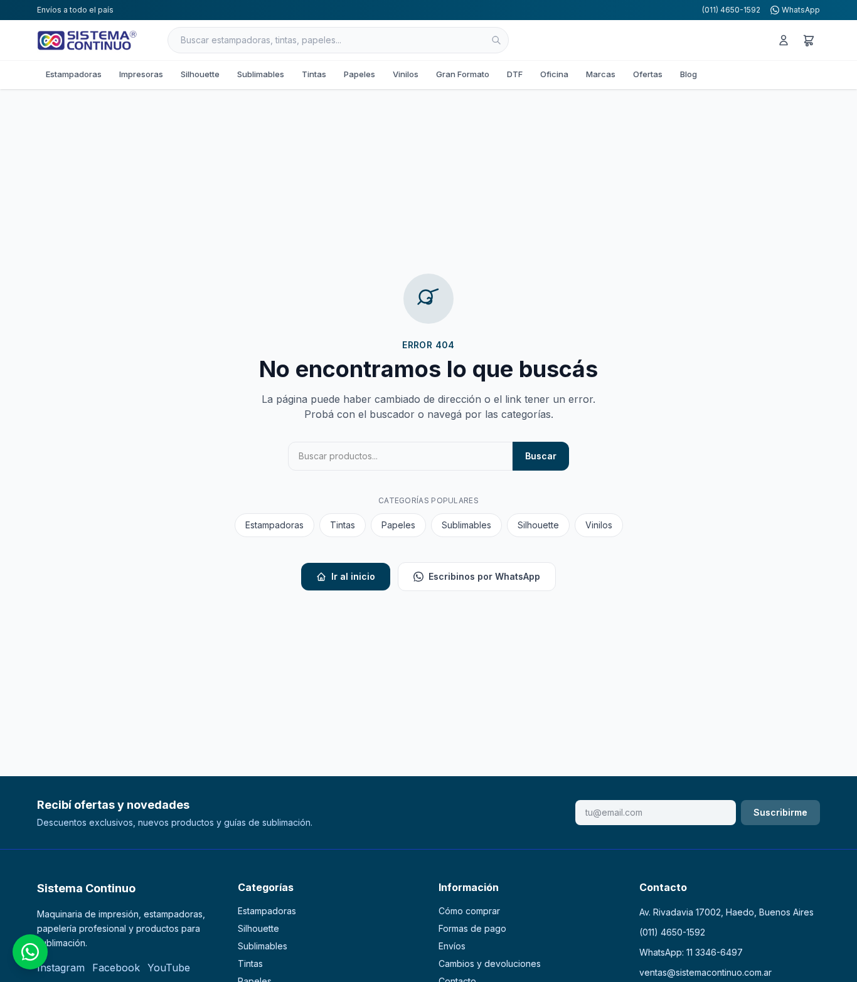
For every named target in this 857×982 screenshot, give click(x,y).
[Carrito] (808, 40)
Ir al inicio (353, 576)
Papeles (359, 74)
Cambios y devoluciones (490, 963)
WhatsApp (801, 9)
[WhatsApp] (30, 951)
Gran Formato (462, 74)
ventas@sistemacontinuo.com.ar (705, 972)
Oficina (554, 74)
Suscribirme (780, 812)
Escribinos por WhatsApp (484, 576)
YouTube (168, 967)
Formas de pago (472, 928)
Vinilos (405, 74)
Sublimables (260, 74)
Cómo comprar (469, 910)
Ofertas (648, 74)
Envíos (452, 946)
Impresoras (141, 74)
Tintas (314, 74)
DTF (515, 74)
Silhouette (200, 74)
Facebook (116, 967)
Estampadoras (74, 74)
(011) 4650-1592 (731, 9)
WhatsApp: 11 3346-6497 (691, 952)
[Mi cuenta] (783, 40)
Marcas (600, 74)
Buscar (540, 456)
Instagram (61, 967)
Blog (688, 74)
